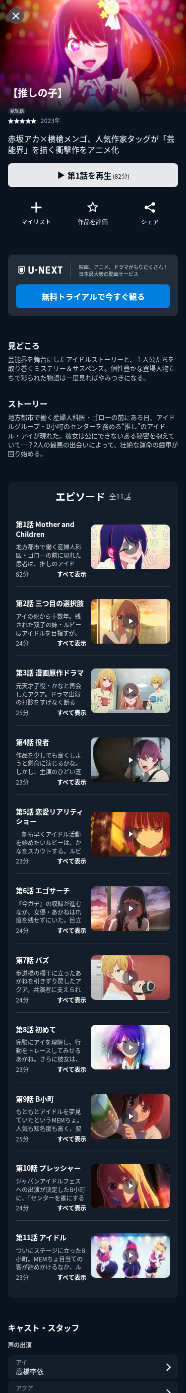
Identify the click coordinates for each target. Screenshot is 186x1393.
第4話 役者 (32, 742)
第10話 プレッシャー (48, 1168)
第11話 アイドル (41, 1237)
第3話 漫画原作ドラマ (50, 672)
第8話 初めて (36, 1029)
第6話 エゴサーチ (43, 890)
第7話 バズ (32, 960)
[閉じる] (16, 16)
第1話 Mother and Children (45, 529)
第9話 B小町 (35, 1099)
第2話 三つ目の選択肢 (50, 603)
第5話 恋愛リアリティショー (49, 816)
